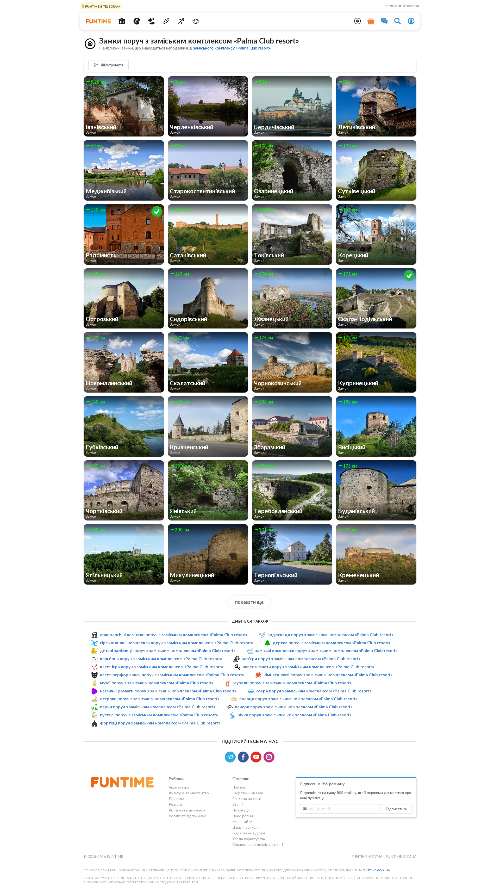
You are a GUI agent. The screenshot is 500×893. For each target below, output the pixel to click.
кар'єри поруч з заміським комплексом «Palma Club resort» (301, 658)
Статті (237, 804)
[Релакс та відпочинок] (195, 21)
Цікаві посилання (246, 827)
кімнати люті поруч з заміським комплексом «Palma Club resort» (328, 674)
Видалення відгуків (249, 833)
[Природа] (151, 21)
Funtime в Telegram (102, 6)
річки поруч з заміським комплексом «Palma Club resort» (294, 714)
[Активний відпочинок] (181, 21)
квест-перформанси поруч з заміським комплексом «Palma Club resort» (172, 674)
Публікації (240, 810)
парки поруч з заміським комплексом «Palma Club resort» (157, 706)
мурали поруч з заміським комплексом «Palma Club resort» (292, 682)
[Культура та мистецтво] (136, 21)
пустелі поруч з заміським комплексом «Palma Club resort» (159, 714)
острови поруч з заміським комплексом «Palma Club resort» (160, 698)
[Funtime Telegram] (231, 756)
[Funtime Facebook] (244, 756)
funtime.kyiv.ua (367, 856)
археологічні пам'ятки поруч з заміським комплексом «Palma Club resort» (174, 634)
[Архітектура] (122, 21)
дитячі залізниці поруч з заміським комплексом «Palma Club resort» (167, 650)
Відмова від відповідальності (257, 844)
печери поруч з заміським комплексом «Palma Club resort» (293, 706)
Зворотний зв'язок (402, 6)
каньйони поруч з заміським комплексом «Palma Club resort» (161, 658)
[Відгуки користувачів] (384, 21)
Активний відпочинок (187, 810)
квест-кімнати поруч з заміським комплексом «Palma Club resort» (308, 666)
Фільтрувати (111, 65)
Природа (176, 798)
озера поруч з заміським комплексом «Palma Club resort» (313, 690)
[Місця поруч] (358, 21)
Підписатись (396, 809)
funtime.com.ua (376, 870)
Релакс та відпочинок (187, 816)
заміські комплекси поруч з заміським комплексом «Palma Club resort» (326, 650)
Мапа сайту (242, 821)
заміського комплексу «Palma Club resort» (232, 47)
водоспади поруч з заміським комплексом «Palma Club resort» (330, 634)
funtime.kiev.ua (401, 856)
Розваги (175, 804)
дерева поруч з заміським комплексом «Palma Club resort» (332, 642)
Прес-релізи (242, 816)
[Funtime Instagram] (270, 756)
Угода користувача (248, 838)
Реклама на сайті (246, 798)
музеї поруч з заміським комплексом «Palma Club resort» (157, 682)
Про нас (239, 787)
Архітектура (179, 787)
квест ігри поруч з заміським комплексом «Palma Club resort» (161, 666)
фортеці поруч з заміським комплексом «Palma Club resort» (160, 722)
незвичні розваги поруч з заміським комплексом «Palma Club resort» (168, 690)
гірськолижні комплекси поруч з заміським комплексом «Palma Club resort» (176, 642)
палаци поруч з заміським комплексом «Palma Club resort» (298, 698)
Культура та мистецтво (189, 793)
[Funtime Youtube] (257, 756)
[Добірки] (371, 21)
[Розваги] (166, 21)
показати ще (249, 602)
